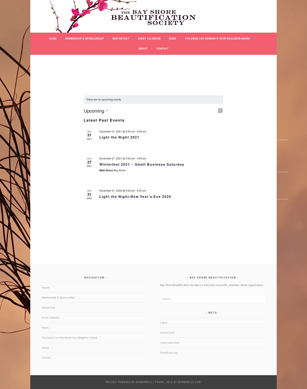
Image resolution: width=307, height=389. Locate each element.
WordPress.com (189, 382)
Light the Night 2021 (119, 137)
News (172, 38)
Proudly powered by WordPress (128, 382)
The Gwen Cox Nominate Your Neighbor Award (217, 38)
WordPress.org (169, 353)
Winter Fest (120, 38)
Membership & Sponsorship (84, 38)
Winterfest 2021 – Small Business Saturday (141, 164)
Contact (162, 48)
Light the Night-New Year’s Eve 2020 (135, 196)
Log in (163, 322)
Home (53, 38)
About (143, 48)
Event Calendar (149, 38)
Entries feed (167, 332)
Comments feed (169, 343)
